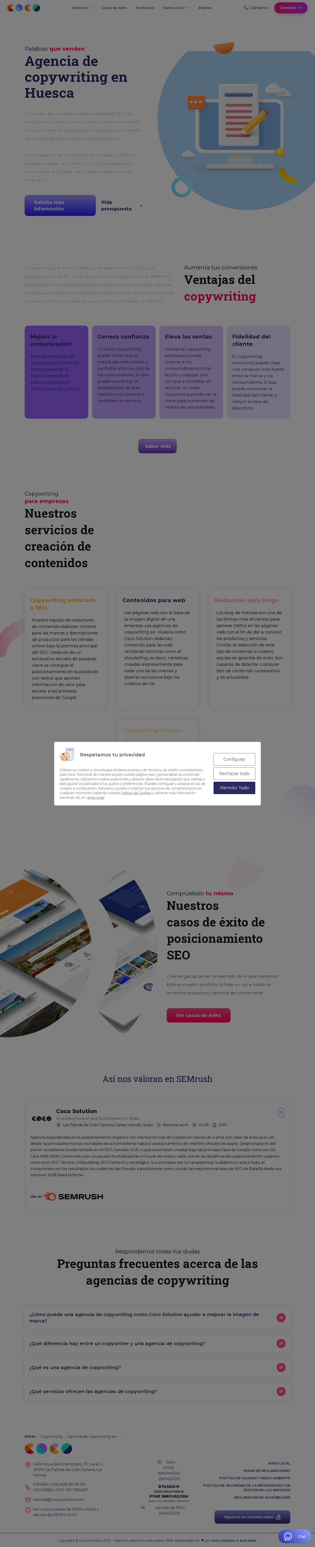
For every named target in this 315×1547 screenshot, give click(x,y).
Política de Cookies (136, 793)
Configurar (234, 759)
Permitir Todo (234, 787)
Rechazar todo (234, 773)
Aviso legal (95, 798)
